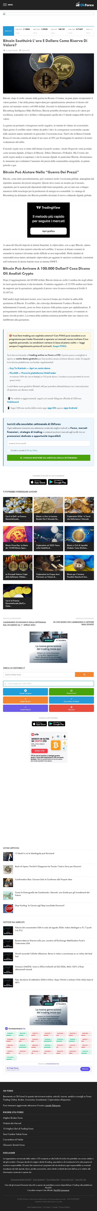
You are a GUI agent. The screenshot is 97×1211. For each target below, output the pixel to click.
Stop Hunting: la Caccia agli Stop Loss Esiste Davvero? (39, 905)
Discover (85, 1069)
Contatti (54, 1207)
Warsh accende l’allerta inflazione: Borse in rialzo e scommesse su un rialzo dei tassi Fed (53, 955)
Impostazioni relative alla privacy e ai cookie (48, 1202)
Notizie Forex (71, 693)
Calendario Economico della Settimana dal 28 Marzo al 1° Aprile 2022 (24, 623)
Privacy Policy (32, 450)
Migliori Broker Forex (13, 1117)
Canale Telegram (25, 693)
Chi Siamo (46, 1207)
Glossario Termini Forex (14, 1144)
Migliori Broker (25, 701)
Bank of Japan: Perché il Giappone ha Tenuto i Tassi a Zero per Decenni (48, 866)
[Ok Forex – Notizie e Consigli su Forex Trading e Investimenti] (85, 4)
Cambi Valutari (25, 710)
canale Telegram (52, 1105)
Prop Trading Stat (52, 1179)
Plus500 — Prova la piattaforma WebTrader (33, 373)
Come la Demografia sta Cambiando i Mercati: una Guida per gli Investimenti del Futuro (52, 894)
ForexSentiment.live (52, 1064)
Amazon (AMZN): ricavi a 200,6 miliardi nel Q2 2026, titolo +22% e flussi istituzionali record (49, 968)
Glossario (71, 710)
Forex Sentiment (39, 1179)
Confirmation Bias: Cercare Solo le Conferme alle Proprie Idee (43, 879)
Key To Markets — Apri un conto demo (30, 368)
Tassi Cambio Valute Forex (15, 1134)
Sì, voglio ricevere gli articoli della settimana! (48, 457)
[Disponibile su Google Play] (58, 482)
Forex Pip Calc (80, 1179)
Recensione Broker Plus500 (21, 1179)
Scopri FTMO (59, 346)
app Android (70, 408)
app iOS (51, 408)
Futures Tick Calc (67, 1179)
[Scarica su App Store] (38, 482)
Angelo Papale (13, 50)
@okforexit (13, 401)
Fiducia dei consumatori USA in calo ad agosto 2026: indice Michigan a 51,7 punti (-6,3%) (53, 929)
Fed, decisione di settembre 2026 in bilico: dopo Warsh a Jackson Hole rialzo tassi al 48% (54, 981)
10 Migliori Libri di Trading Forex (18, 1128)
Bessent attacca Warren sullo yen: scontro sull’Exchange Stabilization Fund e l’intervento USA (50, 942)
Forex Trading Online (34, 1207)
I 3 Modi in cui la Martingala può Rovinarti (34, 853)
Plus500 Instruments (61, 1190)
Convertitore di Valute (71, 701)
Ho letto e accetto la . (24, 450)
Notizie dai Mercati (12, 1123)
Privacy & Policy (64, 1207)
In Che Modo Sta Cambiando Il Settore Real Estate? (73, 623)
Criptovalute (26, 50)
